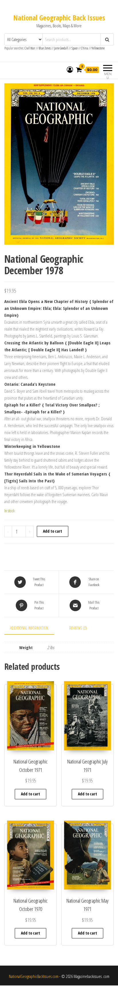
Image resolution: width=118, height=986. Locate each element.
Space (75, 48)
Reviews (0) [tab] (78, 628)
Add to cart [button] (30, 794)
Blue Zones (45, 48)
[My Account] (70, 69)
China (84, 48)
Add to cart (52, 531)
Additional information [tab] (29, 628)
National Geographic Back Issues (59, 17)
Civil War (30, 48)
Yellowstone (98, 48)
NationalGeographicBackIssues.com (33, 976)
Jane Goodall (61, 48)
